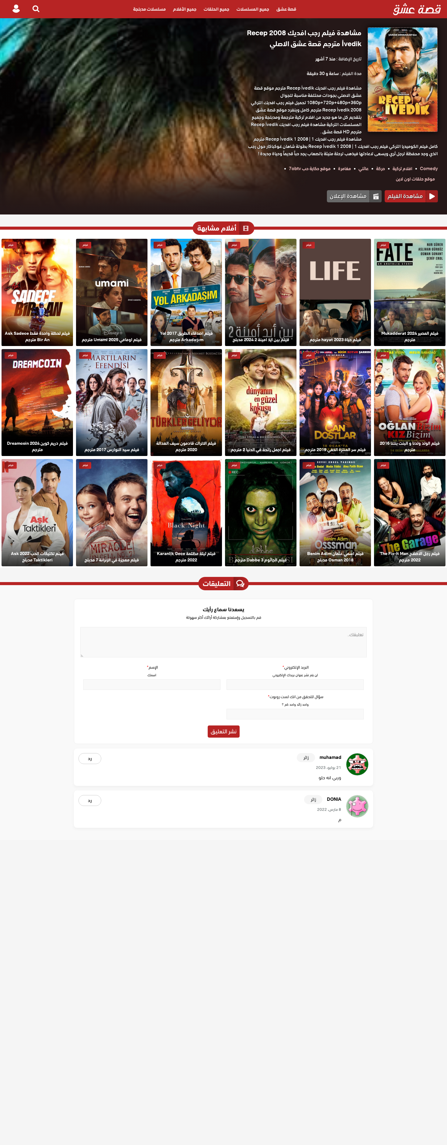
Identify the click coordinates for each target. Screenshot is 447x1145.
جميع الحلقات (216, 9)
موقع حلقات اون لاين (415, 179)
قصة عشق (286, 9)
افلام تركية (402, 168)
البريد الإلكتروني (295, 667)
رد (90, 758)
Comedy (429, 168)
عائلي (364, 168)
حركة (380, 168)
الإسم (152, 667)
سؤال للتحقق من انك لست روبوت (295, 697)
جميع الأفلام (184, 9)
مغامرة (344, 168)
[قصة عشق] (417, 9)
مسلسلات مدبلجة (149, 9)
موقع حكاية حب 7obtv (310, 168)
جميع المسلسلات (253, 9)
